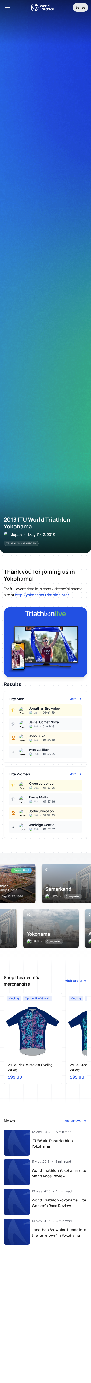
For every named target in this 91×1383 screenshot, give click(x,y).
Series (80, 7)
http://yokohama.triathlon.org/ (42, 594)
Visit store (73, 980)
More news (73, 1120)
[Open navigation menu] (7, 7)
